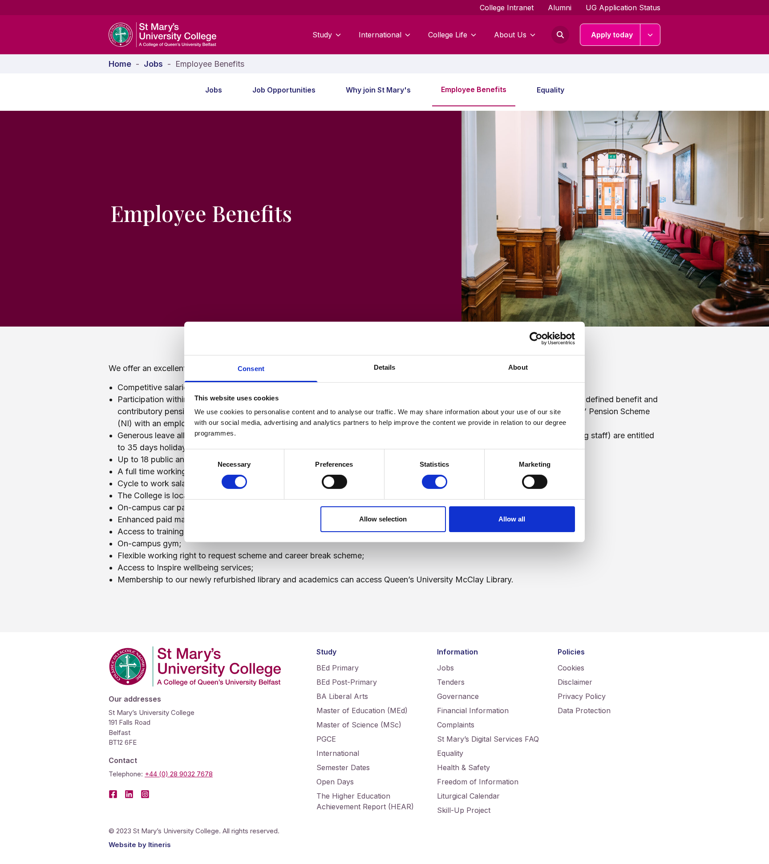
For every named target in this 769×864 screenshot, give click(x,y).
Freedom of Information (477, 781)
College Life (447, 34)
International (380, 34)
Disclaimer (575, 682)
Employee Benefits (473, 89)
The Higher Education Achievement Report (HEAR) (365, 801)
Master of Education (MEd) (362, 710)
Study (322, 34)
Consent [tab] (251, 368)
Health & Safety (463, 767)
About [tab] (518, 367)
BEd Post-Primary (346, 682)
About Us (510, 34)
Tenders (451, 682)
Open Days (335, 781)
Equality (550, 89)
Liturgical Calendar (468, 795)
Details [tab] (385, 367)
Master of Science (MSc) (358, 724)
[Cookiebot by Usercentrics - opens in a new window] (536, 338)
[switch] (334, 482)
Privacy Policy (582, 696)
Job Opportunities (284, 89)
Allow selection (383, 519)
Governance (458, 696)
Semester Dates (343, 767)
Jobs (213, 89)
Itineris (159, 844)
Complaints (455, 724)
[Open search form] (560, 35)
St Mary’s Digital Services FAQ (488, 739)
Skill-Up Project (463, 810)
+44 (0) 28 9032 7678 (179, 774)
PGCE (326, 739)
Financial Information (473, 710)
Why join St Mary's (378, 89)
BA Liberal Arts (342, 696)
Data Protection (584, 710)
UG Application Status (623, 7)
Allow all (511, 519)
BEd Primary (337, 667)
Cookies (571, 667)
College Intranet (507, 7)
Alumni (559, 7)
